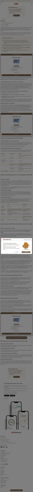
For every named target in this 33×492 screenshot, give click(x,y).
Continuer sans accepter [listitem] (27, 240)
